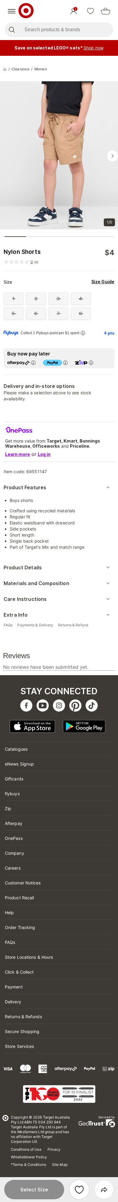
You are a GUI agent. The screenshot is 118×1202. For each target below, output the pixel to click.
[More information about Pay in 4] (65, 362)
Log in (44, 454)
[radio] (14, 298)
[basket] (105, 11)
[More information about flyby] (82, 333)
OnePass (14, 838)
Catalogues (16, 749)
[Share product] (104, 1189)
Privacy (54, 1149)
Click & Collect (19, 972)
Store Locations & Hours (29, 957)
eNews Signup (19, 763)
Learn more (17, 454)
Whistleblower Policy (29, 1157)
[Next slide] (112, 155)
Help (9, 912)
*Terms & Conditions (28, 1164)
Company (14, 853)
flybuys (12, 793)
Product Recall (19, 897)
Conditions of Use (26, 1149)
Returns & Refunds (23, 1016)
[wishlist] (90, 11)
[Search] (11, 29)
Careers (13, 867)
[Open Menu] (11, 11)
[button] (34, 1189)
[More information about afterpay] (33, 362)
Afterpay (13, 823)
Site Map (59, 1164)
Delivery (13, 1001)
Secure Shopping (22, 1031)
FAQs (10, 942)
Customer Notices (23, 882)
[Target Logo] (26, 11)
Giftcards (14, 778)
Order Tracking (20, 927)
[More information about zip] (91, 362)
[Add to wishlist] (79, 1189)
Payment (14, 986)
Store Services (19, 1046)
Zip (8, 808)
